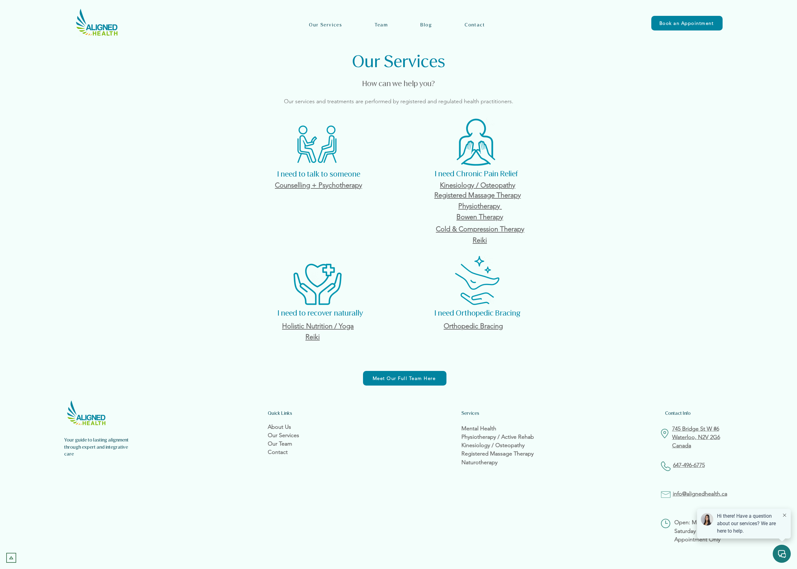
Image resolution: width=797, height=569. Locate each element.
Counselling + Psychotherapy (318, 185)
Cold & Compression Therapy (480, 229)
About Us (279, 426)
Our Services (283, 435)
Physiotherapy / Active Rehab (497, 436)
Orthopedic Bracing (473, 326)
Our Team (280, 443)
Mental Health (478, 428)
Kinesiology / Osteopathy (477, 185)
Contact (278, 452)
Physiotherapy (480, 206)
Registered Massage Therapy (477, 195)
